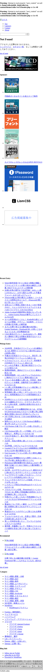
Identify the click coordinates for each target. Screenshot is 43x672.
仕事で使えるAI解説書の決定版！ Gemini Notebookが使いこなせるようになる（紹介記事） (23, 560)
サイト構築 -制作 (11, 581)
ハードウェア (10, 617)
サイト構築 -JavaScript (13, 593)
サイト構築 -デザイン (13, 589)
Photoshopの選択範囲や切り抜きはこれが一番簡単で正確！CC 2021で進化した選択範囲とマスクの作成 (23, 465)
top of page (4, 53)
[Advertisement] (21, 249)
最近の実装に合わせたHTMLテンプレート (22, 414)
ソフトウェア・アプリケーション (18, 619)
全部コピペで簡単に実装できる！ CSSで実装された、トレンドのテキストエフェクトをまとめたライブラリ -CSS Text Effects (23, 307)
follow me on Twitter (12, 653)
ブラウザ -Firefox (16, 627)
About (7, 30)
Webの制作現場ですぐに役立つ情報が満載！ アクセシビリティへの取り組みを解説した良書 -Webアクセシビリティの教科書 (23, 285)
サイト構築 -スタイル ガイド (16, 596)
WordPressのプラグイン (18, 608)
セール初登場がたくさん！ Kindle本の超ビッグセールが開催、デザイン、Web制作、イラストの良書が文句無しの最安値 (24, 321)
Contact (7, 28)
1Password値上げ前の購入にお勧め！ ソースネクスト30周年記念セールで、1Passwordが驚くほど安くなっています (23, 300)
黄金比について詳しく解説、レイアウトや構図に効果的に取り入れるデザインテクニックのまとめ (23, 506)
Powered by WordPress (13, 657)
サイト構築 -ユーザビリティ (16, 584)
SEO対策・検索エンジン (15, 603)
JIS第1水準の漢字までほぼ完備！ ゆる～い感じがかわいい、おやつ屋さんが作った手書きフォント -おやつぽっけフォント (23, 292)
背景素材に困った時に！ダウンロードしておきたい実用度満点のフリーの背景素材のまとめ (23, 394)
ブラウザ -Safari (15, 631)
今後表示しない (26, 666)
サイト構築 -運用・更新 (14, 601)
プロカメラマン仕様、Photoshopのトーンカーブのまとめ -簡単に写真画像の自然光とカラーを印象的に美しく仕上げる (23, 492)
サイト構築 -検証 (11, 598)
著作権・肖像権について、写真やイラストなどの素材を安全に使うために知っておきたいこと (23, 528)
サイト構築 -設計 (11, 579)
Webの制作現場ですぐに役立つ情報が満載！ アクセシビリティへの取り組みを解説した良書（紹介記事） (23, 547)
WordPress (8, 605)
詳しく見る (37, 666)
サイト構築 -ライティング (15, 586)
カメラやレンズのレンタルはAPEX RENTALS (23, 162)
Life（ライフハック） (13, 639)
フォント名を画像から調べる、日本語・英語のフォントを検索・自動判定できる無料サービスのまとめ (23, 382)
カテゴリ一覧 (18, 47)
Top (6, 24)
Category (8, 26)
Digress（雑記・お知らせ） (16, 641)
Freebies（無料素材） (13, 612)
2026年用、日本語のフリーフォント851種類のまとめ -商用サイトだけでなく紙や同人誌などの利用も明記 (23, 350)
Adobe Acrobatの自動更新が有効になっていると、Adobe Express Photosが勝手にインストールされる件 (23, 314)
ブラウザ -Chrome (16, 634)
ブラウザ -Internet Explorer (19, 624)
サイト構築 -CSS (11, 591)
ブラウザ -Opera (15, 629)
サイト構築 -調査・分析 (14, 576)
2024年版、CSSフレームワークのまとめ (21, 446)
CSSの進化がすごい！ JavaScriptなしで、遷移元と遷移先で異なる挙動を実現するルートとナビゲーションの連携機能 (23, 336)
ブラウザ (8, 622)
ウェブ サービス (11, 614)
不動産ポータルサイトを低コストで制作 (21, 96)
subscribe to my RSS (12, 655)
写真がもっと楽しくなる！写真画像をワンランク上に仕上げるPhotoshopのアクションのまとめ (23, 499)
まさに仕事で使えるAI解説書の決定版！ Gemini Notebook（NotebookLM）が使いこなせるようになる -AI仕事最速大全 (23, 329)
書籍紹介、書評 (11, 636)
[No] (1, 669)
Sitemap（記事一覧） (13, 644)
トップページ (5, 47)
